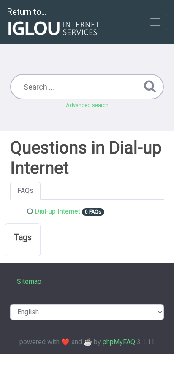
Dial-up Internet (57, 211)
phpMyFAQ (119, 342)
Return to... (26, 12)
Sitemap (29, 281)
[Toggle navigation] (155, 22)
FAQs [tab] (25, 191)
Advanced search (87, 105)
